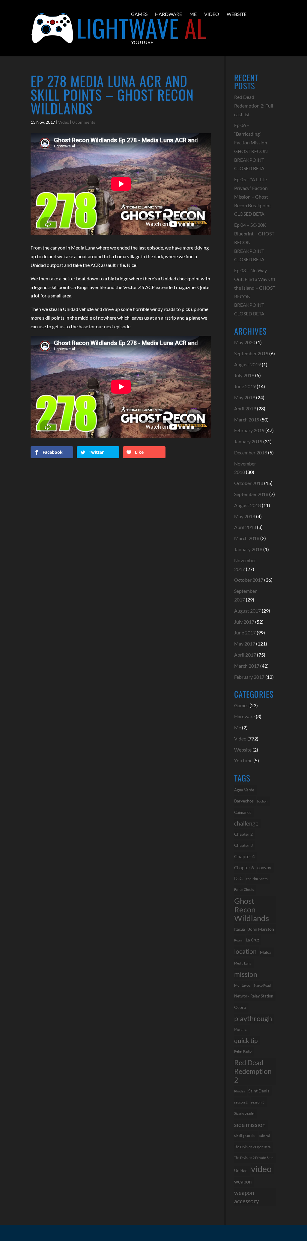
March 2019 (246, 419)
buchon (262, 801)
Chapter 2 (243, 834)
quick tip (246, 1040)
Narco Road (262, 985)
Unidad (241, 1170)
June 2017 (245, 632)
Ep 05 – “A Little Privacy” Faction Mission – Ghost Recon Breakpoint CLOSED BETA (252, 196)
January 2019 (248, 441)
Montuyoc (242, 985)
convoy (264, 867)
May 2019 (244, 397)
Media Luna (242, 963)
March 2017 (246, 666)
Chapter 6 (244, 867)
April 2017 (245, 654)
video (261, 1169)
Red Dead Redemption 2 (253, 1071)
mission (245, 974)
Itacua (239, 929)
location (245, 951)
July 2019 (244, 375)
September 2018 (251, 494)
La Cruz (252, 940)
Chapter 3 (243, 845)
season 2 (241, 1102)
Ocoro (240, 1007)
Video (211, 14)
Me (193, 14)
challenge (246, 823)
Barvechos (244, 801)
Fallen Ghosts (244, 889)
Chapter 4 (244, 856)
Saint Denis (258, 1091)
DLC (238, 878)
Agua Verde (244, 789)
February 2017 (249, 677)
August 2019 (247, 364)
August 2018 (247, 505)
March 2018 (246, 538)
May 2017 (244, 643)
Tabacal (264, 1136)
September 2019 (251, 353)
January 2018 (248, 549)
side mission (250, 1124)
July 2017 (244, 622)
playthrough (253, 1018)
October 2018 (248, 483)
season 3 (257, 1102)
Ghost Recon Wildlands (251, 909)
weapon (243, 1182)
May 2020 (244, 342)
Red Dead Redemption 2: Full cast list (253, 105)
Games (139, 14)
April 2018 (245, 527)
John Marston (261, 929)
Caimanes (242, 812)
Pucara (240, 1029)
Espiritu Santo (257, 878)
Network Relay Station (253, 996)
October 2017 (248, 580)
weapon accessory (246, 1197)
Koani (238, 940)
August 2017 (247, 610)
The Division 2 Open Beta (252, 1147)
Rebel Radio (243, 1051)
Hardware (168, 14)
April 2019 (245, 408)
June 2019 (245, 386)
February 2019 (249, 430)
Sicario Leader (244, 1113)
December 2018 (250, 452)
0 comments (83, 122)
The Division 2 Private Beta (253, 1158)
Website (236, 14)
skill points (244, 1135)
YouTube (142, 42)
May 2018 (244, 516)
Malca (265, 952)
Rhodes (239, 1091)
